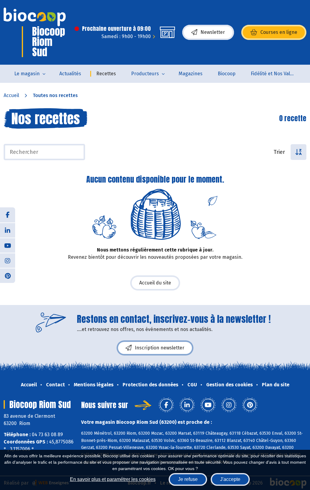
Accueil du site (155, 283)
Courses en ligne (278, 32)
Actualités (70, 73)
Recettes (106, 73)
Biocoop (227, 73)
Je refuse (188, 479)
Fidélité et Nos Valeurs (275, 73)
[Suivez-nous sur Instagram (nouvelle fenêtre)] (7, 260)
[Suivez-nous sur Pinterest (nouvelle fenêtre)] (7, 275)
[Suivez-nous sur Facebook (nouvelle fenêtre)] (7, 214)
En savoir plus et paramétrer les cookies (113, 479)
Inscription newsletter (159, 348)
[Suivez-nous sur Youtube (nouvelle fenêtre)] (7, 245)
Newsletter (212, 32)
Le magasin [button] (27, 73)
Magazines (191, 73)
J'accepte (230, 479)
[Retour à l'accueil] (35, 17)
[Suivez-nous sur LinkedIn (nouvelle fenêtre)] (7, 230)
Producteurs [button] (145, 73)
